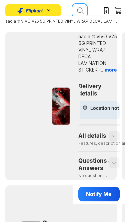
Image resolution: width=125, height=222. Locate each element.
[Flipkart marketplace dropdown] (30, 11)
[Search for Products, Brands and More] (79, 10)
